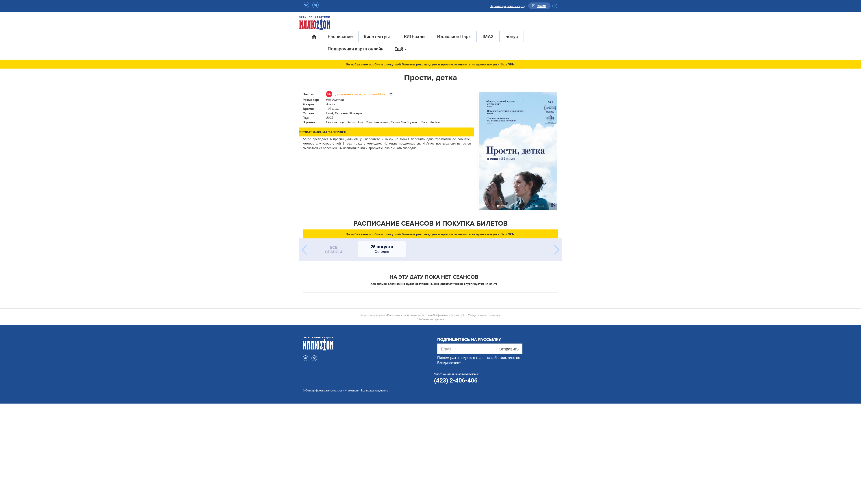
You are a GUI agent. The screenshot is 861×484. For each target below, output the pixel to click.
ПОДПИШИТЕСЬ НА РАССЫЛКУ (469, 339)
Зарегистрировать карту (507, 6)
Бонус (511, 36)
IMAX (488, 36)
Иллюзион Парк (454, 36)
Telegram (315, 5)
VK (306, 5)
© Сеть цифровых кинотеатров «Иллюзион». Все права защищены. (346, 390)
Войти (541, 5)
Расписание (340, 36)
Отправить (509, 349)
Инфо (554, 6)
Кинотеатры (377, 36)
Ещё (399, 49)
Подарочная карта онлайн (355, 49)
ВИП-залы (415, 36)
